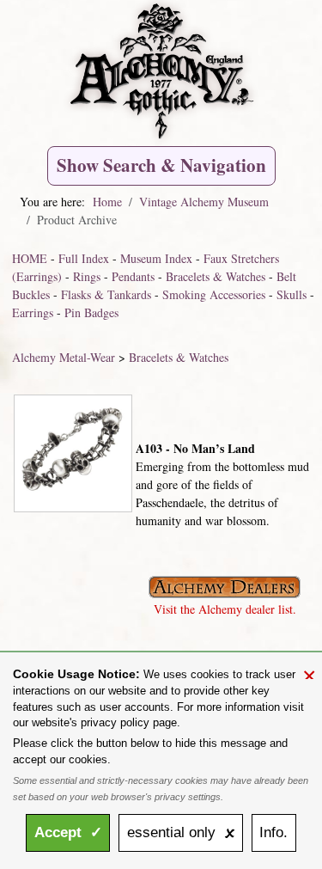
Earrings (32, 312)
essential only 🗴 (181, 832)
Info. (273, 832)
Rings (86, 276)
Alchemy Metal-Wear (63, 357)
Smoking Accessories (213, 294)
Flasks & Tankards (106, 294)
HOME (29, 258)
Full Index (83, 258)
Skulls (291, 294)
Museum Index (156, 258)
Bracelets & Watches (215, 276)
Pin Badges (91, 312)
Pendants (133, 276)
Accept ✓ (68, 832)
